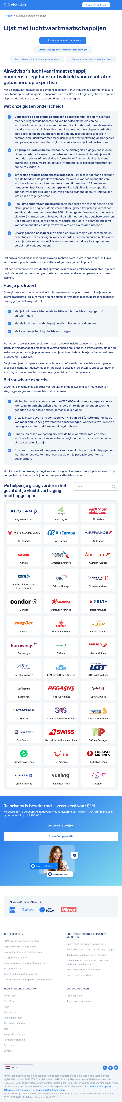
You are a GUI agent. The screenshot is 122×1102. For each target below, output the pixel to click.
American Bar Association (50, 1090)
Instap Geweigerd (13, 968)
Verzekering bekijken (61, 825)
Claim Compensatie (61, 836)
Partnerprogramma (14, 1039)
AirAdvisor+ (10, 995)
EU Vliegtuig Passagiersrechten (21, 941)
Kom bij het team (13, 1017)
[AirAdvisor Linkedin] (116, 1067)
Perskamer (9, 1045)
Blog (6, 1028)
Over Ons (9, 1001)
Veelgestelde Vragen (15, 1034)
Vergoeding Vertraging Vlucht (20, 946)
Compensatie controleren (96, 5)
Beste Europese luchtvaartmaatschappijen (91, 949)
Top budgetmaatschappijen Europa (86, 955)
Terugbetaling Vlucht (15, 957)
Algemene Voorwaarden (80, 1001)
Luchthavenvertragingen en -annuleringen (28, 979)
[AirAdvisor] (15, 5)
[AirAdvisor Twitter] (110, 1068)
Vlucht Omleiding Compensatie (21, 974)
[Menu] (115, 4)
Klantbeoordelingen (15, 1023)
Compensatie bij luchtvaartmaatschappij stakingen (63, 50)
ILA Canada (22, 1090)
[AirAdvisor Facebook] (105, 1068)
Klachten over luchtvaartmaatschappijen (91, 59)
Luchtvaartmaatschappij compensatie (63, 40)
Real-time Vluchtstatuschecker (84, 969)
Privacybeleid (74, 995)
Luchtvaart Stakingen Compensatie (86, 944)
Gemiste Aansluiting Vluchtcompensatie (26, 963)
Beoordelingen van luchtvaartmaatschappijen (37, 59)
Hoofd (9, 15)
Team (6, 1006)
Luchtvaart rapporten (79, 975)
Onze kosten (10, 1012)
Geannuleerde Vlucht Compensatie (23, 952)
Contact (8, 1050)
